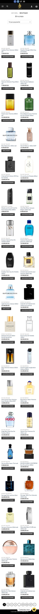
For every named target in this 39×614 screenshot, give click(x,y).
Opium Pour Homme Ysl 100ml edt (27, 432)
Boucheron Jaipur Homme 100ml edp (28, 400)
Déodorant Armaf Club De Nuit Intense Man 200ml (9, 208)
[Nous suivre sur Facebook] (15, 1)
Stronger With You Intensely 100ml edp (28, 496)
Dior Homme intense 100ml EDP (9, 368)
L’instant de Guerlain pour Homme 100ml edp (27, 272)
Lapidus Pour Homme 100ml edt (9, 50)
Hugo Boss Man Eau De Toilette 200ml (8, 432)
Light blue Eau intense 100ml (9, 304)
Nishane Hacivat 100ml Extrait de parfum (8, 336)
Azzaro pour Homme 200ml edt (9, 114)
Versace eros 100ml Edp (27, 559)
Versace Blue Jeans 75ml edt (9, 463)
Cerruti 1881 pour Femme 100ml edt (9, 560)
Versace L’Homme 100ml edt (9, 527)
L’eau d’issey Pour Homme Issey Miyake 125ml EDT (9, 400)
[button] (2, 6)
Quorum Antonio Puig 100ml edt (10, 82)
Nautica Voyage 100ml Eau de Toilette (28, 50)
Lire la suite (6, 150)
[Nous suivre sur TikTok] (21, 1)
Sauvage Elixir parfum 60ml (9, 495)
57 (31, 604)
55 (23, 604)
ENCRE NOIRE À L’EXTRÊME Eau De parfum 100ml (28, 464)
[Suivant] (34, 604)
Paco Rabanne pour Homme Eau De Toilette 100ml (28, 114)
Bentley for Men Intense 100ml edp (8, 591)
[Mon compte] (32, 6)
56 (27, 604)
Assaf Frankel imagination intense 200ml (28, 368)
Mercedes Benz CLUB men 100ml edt (28, 528)
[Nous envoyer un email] (24, 1)
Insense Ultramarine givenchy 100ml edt (26, 240)
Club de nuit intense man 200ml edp (27, 591)
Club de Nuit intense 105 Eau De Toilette (9, 176)
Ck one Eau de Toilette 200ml (28, 176)
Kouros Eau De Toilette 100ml (27, 336)
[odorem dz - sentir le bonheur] (19, 6)
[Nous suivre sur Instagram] (18, 1)
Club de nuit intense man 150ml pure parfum (27, 304)
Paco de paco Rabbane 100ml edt (27, 82)
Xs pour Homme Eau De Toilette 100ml (8, 240)
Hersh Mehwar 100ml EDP (28, 146)
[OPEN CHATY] (34, 609)
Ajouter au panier (8, 56)
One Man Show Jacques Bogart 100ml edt (27, 208)
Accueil (14, 13)
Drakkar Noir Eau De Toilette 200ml (9, 272)
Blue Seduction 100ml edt (8, 146)
